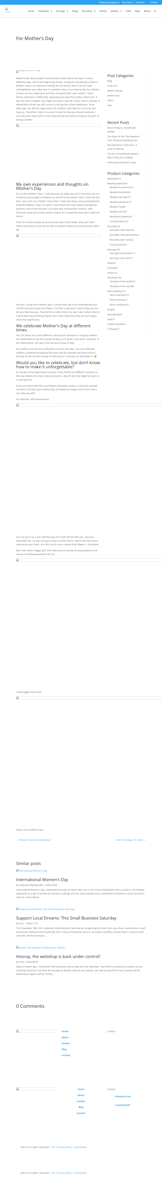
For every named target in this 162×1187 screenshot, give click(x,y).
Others (103, 11)
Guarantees (80, 1147)
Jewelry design (115, 90)
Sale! (128, 11)
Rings (75, 11)
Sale (109, 105)
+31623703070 (122, 1105)
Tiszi (21, 923)
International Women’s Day (121, 162)
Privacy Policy (65, 1147)
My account (127, 2)
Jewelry (115, 11)
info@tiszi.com (123, 1096)
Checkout (140, 2)
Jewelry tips (31, 29)
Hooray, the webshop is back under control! (58, 956)
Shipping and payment (109, 2)
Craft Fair (112, 85)
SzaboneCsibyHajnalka (31, 884)
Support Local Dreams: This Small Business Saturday (66, 918)
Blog (137, 11)
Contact (66, 1055)
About (147, 11)
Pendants (43, 11)
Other (46, 29)
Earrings (60, 11)
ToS (53, 1147)
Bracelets (87, 11)
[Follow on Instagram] (107, 1147)
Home (31, 11)
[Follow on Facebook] (100, 1147)
